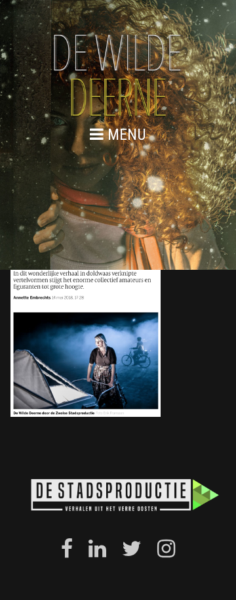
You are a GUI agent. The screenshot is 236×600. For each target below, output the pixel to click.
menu (125, 134)
